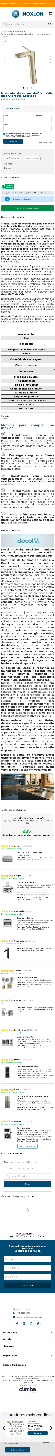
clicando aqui (19, 522)
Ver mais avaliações (27, 1146)
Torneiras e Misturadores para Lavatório (17, 34)
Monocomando (42, 34)
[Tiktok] (38, 1325)
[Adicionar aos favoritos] (4, 42)
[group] (27, 1235)
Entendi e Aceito (17, 1450)
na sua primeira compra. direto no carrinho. (27, 3)
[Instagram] (24, 1325)
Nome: (6, 115)
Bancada (4, 36)
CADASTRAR (28, 1285)
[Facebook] (17, 1325)
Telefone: (39, 115)
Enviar (27, 1184)
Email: (6, 124)
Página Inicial (7, 31)
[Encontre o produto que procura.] (49, 24)
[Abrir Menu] (3, 14)
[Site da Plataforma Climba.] (27, 1388)
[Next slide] (50, 59)
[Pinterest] (31, 1325)
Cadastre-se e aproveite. (28, 1250)
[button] (24, 88)
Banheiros (19, 31)
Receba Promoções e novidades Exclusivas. (27, 1247)
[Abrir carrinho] (50, 13)
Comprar (37, 1433)
